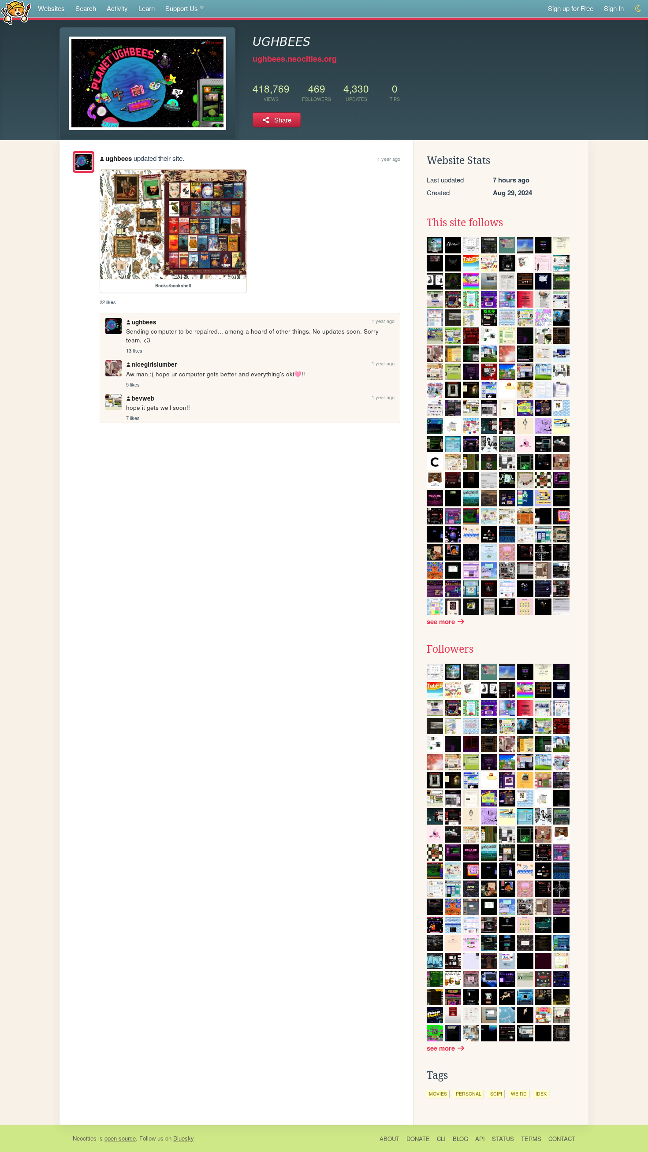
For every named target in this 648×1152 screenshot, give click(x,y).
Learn (146, 8)
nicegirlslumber (154, 364)
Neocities (85, 1138)
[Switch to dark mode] (638, 8)
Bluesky (183, 1138)
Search (85, 8)
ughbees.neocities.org (295, 58)
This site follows (465, 222)
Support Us (181, 8)
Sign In (614, 8)
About (389, 1138)
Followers (450, 649)
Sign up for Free (570, 8)
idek (541, 1093)
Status (503, 1138)
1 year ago (388, 158)
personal (468, 1093)
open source (120, 1138)
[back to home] (16, 12)
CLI (441, 1138)
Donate (418, 1138)
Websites (51, 8)
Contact (561, 1138)
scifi (496, 1093)
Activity (117, 8)
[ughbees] (83, 162)
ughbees (118, 158)
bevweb (143, 398)
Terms (531, 1138)
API (480, 1138)
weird (519, 1093)
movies (438, 1093)
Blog (460, 1138)
